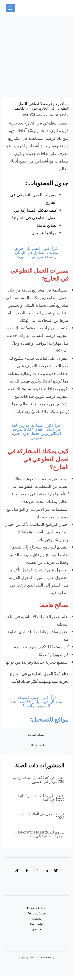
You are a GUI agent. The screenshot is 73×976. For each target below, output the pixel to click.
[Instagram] (36, 870)
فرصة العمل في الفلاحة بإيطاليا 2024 (40, 815)
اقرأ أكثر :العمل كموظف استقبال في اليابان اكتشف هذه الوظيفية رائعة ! (36, 702)
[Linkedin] (46, 870)
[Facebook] (27, 870)
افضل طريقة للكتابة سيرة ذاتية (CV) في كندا (41, 797)
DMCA (36, 919)
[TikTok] (17, 870)
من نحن (36, 929)
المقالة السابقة (36, 735)
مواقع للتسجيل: (44, 233)
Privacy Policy (36, 908)
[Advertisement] (36, 59)
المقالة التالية (36, 745)
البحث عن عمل (57, 115)
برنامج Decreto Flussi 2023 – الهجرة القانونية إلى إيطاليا (39, 834)
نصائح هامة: (47, 225)
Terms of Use (36, 913)
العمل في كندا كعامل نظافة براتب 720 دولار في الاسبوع (38, 779)
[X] (56, 870)
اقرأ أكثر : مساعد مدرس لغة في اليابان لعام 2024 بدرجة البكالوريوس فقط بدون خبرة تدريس (36, 431)
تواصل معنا (36, 924)
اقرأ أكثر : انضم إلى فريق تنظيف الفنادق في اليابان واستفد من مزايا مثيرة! (36, 252)
